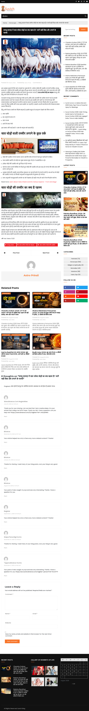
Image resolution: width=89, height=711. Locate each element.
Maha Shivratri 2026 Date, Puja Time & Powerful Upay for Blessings (76, 105)
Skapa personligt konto (13, 537)
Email (35, 614)
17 (62, 671)
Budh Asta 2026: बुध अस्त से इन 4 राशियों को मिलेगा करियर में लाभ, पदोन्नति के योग (46, 353)
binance (7, 432)
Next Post (46, 253)
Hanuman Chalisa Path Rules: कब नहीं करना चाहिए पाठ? (75, 153)
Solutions (75, 271)
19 (70, 671)
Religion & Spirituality (18, 335)
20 (74, 671)
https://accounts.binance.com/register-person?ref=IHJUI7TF (37, 572)
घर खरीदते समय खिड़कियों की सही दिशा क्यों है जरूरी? (76, 141)
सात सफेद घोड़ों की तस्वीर (47, 245)
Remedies (46, 293)
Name (7, 614)
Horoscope (6, 293)
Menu (6, 16)
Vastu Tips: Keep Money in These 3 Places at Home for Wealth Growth (76, 145)
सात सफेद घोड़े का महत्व (26, 245)
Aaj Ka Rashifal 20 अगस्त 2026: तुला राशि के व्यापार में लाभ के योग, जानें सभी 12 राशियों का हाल (15, 354)
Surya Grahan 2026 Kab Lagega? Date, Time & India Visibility (76, 117)
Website (8, 623)
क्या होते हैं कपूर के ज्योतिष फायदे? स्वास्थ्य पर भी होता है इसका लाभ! (33, 386)
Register (7, 511)
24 (63, 674)
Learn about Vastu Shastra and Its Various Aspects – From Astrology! (33, 182)
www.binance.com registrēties (16, 401)
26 (70, 674)
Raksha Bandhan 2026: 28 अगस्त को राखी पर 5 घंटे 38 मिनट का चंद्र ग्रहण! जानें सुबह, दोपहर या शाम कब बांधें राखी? (76, 56)
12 (70, 668)
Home (3, 1)
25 (66, 674)
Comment (9, 594)
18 (66, 671)
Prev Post (16, 253)
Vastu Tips (75, 274)
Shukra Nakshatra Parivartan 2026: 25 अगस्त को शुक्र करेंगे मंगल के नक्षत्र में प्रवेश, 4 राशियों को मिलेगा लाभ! (46, 313)
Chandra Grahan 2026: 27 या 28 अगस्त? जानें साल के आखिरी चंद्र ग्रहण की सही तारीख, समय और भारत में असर (15, 313)
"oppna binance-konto (13, 563)
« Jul (73, 684)
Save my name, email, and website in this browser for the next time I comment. (28, 635)
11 (66, 668)
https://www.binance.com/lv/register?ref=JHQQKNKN (29, 412)
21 (78, 671)
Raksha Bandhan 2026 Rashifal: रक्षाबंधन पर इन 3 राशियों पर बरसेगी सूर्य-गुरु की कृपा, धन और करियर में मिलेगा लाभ (76, 68)
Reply (5, 416)
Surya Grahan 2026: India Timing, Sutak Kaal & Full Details (76, 113)
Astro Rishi (11, 320)
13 (74, 668)
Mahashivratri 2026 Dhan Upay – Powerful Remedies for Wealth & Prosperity (76, 158)
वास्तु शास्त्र (10, 245)
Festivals (67, 198)
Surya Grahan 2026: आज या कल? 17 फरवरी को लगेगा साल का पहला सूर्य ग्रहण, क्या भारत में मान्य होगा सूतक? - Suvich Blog (76, 126)
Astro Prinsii (28, 83)
